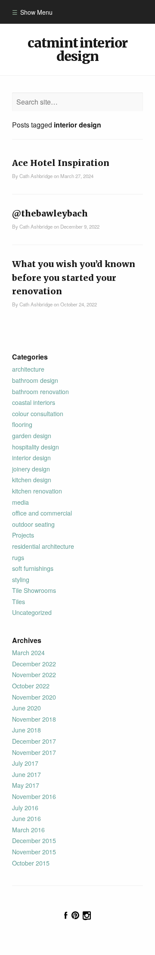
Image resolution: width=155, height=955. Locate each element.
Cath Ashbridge (36, 175)
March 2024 (28, 652)
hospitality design (35, 446)
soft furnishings (32, 568)
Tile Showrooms (34, 590)
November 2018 (34, 719)
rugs (18, 557)
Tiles (18, 601)
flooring (22, 424)
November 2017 (34, 752)
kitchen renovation (37, 491)
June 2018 (26, 730)
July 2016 (25, 807)
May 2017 (25, 785)
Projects (23, 535)
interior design (31, 457)
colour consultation (37, 413)
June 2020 (26, 708)
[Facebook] (66, 915)
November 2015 (34, 851)
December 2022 (34, 663)
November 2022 (34, 674)
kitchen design (31, 479)
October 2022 (31, 685)
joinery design (31, 469)
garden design (31, 435)
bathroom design (35, 380)
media (20, 502)
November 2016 (34, 796)
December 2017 (34, 741)
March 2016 (28, 829)
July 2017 (25, 763)
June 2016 (26, 818)
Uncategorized (32, 612)
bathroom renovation (40, 391)
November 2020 (34, 697)
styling (20, 579)
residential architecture (43, 546)
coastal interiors (33, 402)
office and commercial (42, 513)
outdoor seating (33, 524)
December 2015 (34, 840)
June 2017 (26, 774)
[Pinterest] (75, 915)
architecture (28, 369)
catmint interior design (77, 49)
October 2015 (31, 863)
